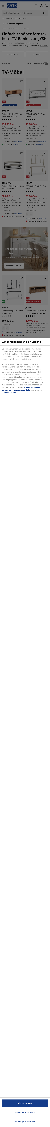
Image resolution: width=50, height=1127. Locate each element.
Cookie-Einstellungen (25, 1112)
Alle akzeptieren (25, 1103)
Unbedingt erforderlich (25, 1121)
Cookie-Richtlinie (9, 392)
